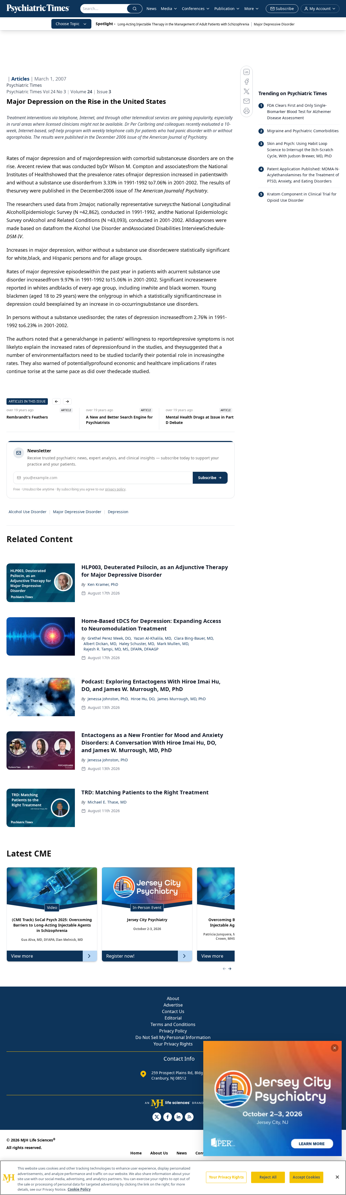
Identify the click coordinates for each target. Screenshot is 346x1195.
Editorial (173, 1018)
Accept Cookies (306, 1177)
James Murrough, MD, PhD (182, 698)
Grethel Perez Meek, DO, (110, 638)
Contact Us (173, 1011)
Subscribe (207, 477)
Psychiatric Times (24, 85)
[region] (173, 1177)
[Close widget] (334, 1048)
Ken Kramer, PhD (103, 584)
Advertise (173, 1005)
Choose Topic (67, 23)
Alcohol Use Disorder (27, 511)
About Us (159, 1153)
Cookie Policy (79, 1189)
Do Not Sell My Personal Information (173, 1037)
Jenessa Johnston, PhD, (108, 698)
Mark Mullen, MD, (173, 643)
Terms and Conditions (173, 1024)
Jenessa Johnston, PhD (108, 759)
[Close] (337, 1177)
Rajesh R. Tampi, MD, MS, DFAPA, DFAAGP (121, 649)
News (152, 8)
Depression (118, 511)
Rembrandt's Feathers (27, 417)
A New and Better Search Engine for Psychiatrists (119, 419)
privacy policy (115, 489)
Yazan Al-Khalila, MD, (153, 638)
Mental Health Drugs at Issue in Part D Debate (200, 419)
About (173, 998)
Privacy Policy (173, 1031)
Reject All (268, 1177)
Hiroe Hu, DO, (143, 698)
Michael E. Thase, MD (107, 802)
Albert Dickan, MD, (100, 643)
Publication (224, 8)
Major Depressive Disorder (274, 24)
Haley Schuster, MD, (137, 643)
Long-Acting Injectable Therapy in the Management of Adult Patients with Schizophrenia (183, 24)
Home (136, 1153)
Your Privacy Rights (173, 1044)
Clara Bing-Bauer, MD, (194, 638)
